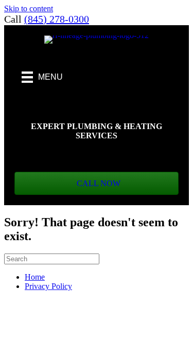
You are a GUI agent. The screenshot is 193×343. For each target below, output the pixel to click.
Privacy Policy (48, 286)
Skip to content (28, 8)
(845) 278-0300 (56, 19)
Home (35, 277)
